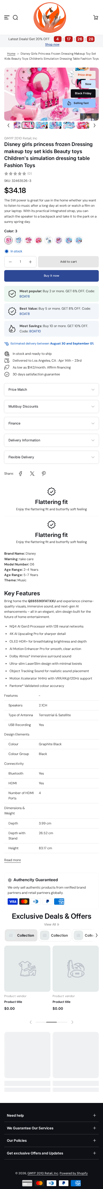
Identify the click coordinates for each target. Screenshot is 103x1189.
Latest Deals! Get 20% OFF (50, 39)
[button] (15, 17)
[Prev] (8, 125)
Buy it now (51, 276)
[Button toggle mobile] (7, 17)
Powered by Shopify (74, 1173)
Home (11, 54)
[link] (20, 473)
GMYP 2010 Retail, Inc (42, 1173)
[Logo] (51, 17)
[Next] (94, 125)
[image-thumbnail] (14, 125)
